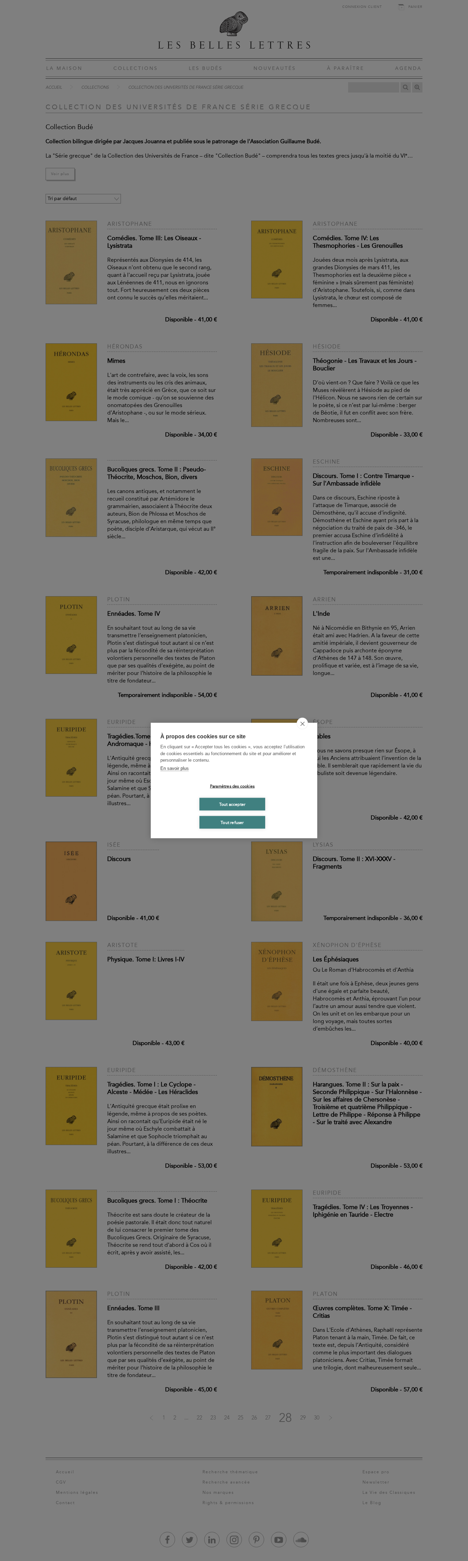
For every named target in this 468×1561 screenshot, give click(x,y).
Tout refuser (232, 822)
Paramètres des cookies (232, 786)
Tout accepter (232, 804)
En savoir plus (174, 768)
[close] (302, 723)
